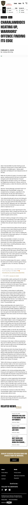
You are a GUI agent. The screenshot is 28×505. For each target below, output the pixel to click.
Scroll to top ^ (14, 483)
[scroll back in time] (1, 10)
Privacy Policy (4, 499)
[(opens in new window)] (2, 490)
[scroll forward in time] (27, 10)
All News (18, 407)
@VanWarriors (6, 272)
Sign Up (14, 460)
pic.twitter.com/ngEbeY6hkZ (17, 272)
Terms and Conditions (13, 499)
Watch (19, 3)
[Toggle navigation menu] (26, 3)
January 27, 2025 (14, 276)
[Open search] (23, 3)
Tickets (15, 3)
